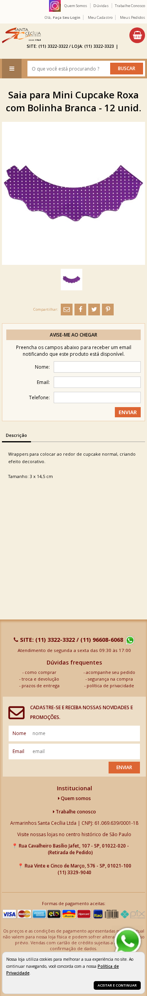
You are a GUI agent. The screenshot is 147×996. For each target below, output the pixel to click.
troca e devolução (40, 679)
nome (19, 733)
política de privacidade (110, 685)
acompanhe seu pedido (110, 672)
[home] (21, 35)
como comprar (40, 672)
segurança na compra (110, 679)
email (18, 751)
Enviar (124, 767)
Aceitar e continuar (117, 985)
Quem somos (75, 798)
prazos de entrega (41, 685)
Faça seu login (66, 17)
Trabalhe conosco (75, 811)
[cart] (137, 35)
